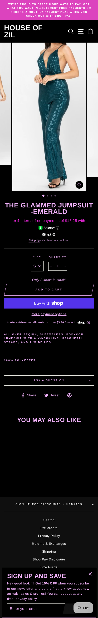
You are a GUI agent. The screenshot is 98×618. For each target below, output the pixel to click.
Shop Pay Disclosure (49, 559)
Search (48, 520)
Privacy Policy (49, 536)
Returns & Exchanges (49, 543)
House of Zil (23, 31)
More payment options (49, 314)
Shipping (34, 240)
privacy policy (26, 599)
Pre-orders (48, 528)
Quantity (58, 257)
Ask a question (49, 380)
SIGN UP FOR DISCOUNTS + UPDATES (49, 504)
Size (37, 256)
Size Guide (49, 567)
